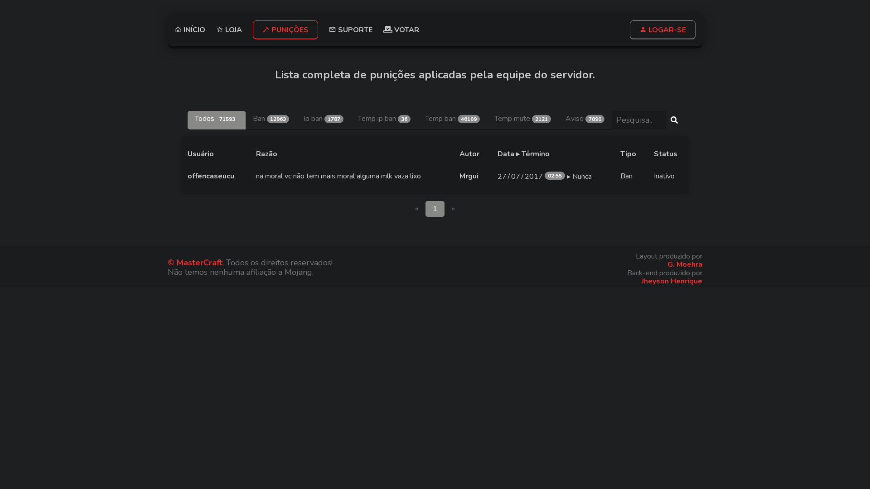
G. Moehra (684, 264)
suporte (354, 29)
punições (289, 30)
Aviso (583, 119)
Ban (269, 119)
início (193, 29)
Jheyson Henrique (672, 281)
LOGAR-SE (666, 30)
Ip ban (322, 119)
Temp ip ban (382, 119)
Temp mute (521, 119)
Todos (215, 119)
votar (405, 30)
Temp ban (451, 119)
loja (232, 29)
